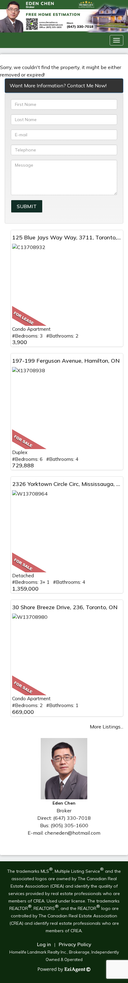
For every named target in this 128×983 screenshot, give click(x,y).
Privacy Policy (75, 944)
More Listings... (106, 726)
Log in (44, 944)
